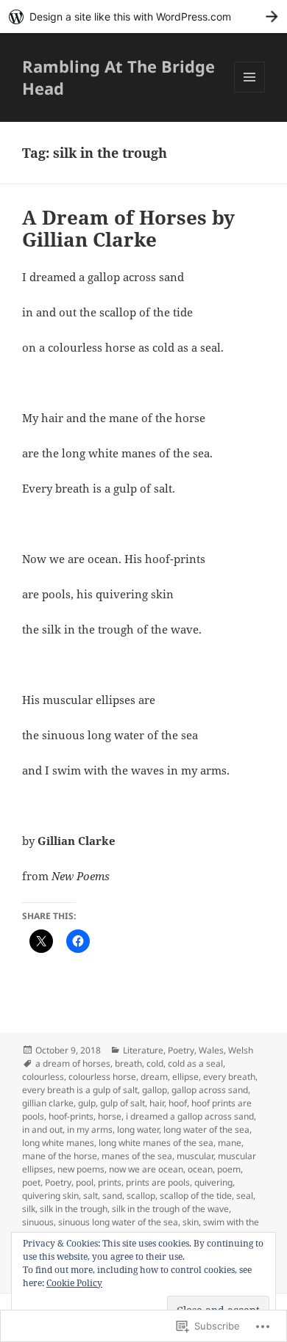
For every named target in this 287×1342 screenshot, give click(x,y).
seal (244, 1195)
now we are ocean (146, 1169)
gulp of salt (122, 1103)
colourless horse (102, 1076)
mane (229, 1142)
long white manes (58, 1142)
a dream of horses (72, 1063)
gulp (87, 1103)
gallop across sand (209, 1090)
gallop (154, 1090)
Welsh (240, 1050)
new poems (80, 1169)
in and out (42, 1129)
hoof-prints (71, 1116)
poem (229, 1169)
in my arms (90, 1129)
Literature (143, 1050)
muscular (195, 1156)
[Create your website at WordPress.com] (143, 16)
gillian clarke (48, 1103)
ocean (200, 1169)
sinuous (38, 1222)
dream (154, 1076)
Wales (211, 1050)
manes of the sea (137, 1156)
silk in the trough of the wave (170, 1209)
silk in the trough (73, 1209)
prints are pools (158, 1182)
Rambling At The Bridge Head (118, 77)
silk (28, 1209)
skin (191, 1222)
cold (154, 1063)
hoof (178, 1103)
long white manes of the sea (156, 1142)
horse (109, 1116)
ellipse (185, 1076)
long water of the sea (206, 1129)
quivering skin (50, 1195)
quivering (213, 1182)
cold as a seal (195, 1063)
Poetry (181, 1050)
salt (90, 1195)
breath (128, 1063)
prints (109, 1182)
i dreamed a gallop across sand (190, 1116)
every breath (229, 1076)
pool (84, 1182)
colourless (43, 1076)
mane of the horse (59, 1156)
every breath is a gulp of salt (80, 1090)
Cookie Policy (74, 1283)
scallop (141, 1195)
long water (138, 1129)
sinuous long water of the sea (118, 1222)
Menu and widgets (250, 92)
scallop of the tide (196, 1195)
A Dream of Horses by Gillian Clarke (128, 228)
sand (112, 1195)
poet (31, 1182)
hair (156, 1103)
